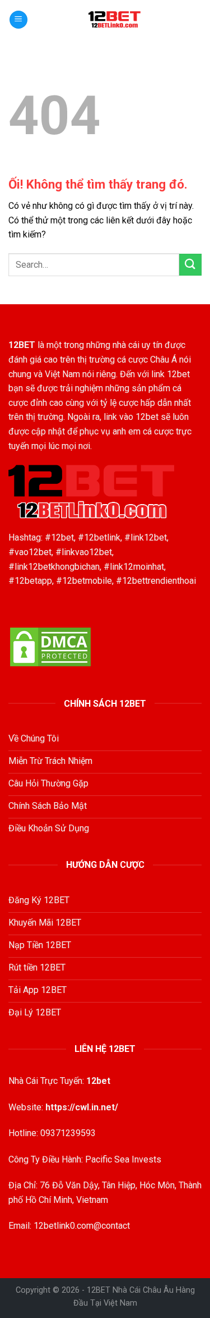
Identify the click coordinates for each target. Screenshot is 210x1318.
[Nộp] (190, 265)
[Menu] (18, 20)
